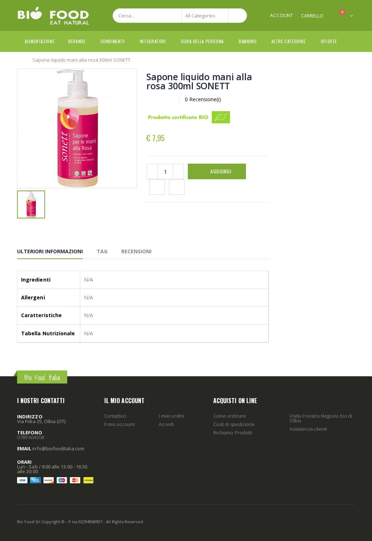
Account (281, 15)
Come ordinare (229, 416)
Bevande (76, 41)
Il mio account (119, 424)
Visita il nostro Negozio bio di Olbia (321, 418)
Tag (102, 251)
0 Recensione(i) (203, 99)
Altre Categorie (288, 41)
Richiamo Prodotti (232, 432)
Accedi (166, 424)
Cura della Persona (202, 41)
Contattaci (115, 416)
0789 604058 (30, 437)
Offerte (329, 41)
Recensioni (136, 251)
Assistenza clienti (308, 429)
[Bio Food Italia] (53, 16)
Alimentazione (39, 41)
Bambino (247, 41)
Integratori (153, 41)
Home (20, 59)
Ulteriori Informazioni (50, 251)
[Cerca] (238, 15)
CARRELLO (312, 15)
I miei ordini (171, 416)
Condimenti (113, 41)
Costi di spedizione (234, 424)
